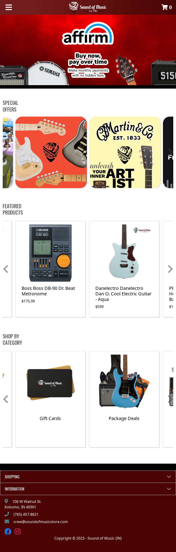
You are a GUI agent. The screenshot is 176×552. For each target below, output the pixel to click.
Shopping (12, 476)
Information (14, 489)
